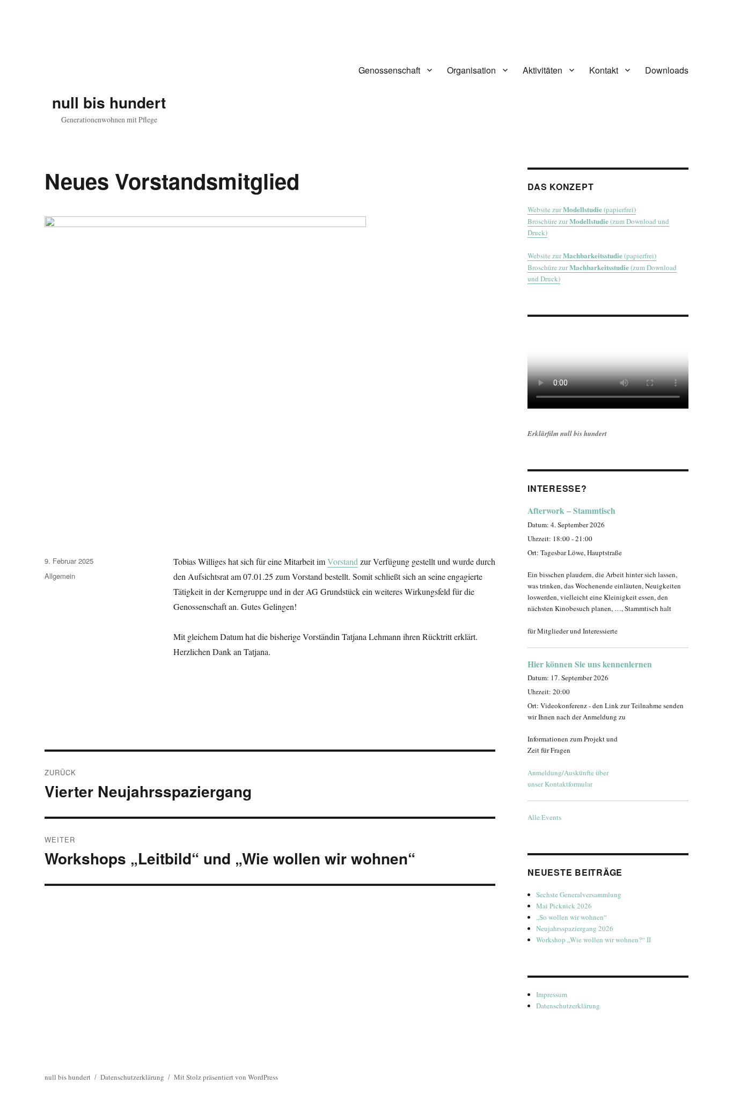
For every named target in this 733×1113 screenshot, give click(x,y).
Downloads (666, 70)
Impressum (551, 994)
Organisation (471, 70)
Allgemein (60, 576)
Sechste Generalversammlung (578, 894)
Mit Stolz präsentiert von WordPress (226, 1077)
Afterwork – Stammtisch (571, 511)
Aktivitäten (542, 70)
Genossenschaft (389, 70)
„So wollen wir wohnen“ (571, 917)
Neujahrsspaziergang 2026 (574, 928)
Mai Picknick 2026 (564, 906)
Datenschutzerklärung (568, 1005)
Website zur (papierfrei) (581, 209)
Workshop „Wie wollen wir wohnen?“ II (593, 939)
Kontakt (603, 70)
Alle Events (544, 817)
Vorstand (342, 561)
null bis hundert (109, 102)
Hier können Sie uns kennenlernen (589, 664)
